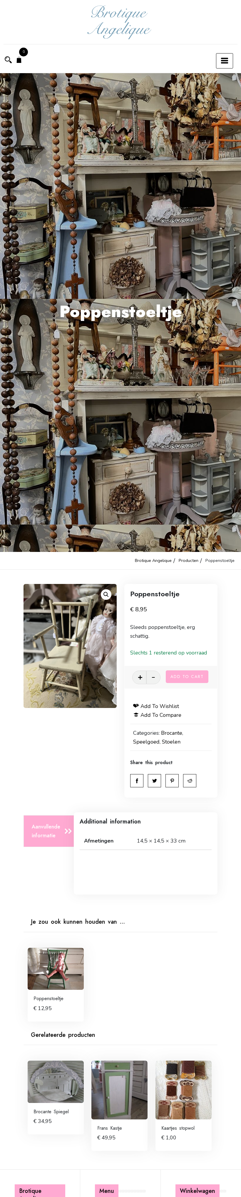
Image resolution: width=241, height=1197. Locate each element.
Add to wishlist (159, 706)
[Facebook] (136, 780)
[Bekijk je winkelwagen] (19, 60)
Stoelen (171, 741)
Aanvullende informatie (46, 831)
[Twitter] (154, 780)
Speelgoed (146, 741)
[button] (106, 594)
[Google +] (189, 780)
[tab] (50, 831)
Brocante (171, 732)
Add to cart (187, 676)
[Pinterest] (172, 780)
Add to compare (160, 715)
